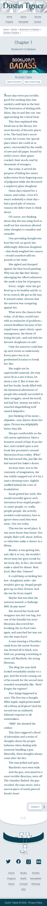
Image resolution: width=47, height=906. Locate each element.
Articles (37, 17)
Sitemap (35, 884)
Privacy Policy (35, 902)
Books (23, 17)
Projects (9, 22)
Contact (37, 22)
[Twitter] (8, 863)
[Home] (23, 9)
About (11, 884)
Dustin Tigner (25, 77)
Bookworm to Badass (29, 29)
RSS (23, 889)
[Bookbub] (38, 863)
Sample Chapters (11, 33)
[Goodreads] (28, 863)
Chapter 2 (35, 807)
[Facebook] (18, 863)
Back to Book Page (32, 82)
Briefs (24, 878)
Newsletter (23, 22)
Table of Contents (14, 82)
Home (9, 17)
